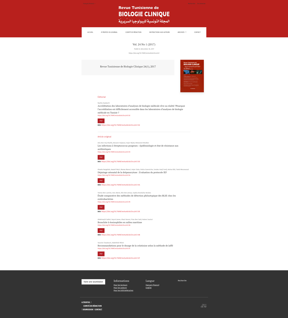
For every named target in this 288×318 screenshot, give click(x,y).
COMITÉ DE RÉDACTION (92, 306)
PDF (101, 121)
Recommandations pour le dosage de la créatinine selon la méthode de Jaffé (135, 245)
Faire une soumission (93, 282)
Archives (181, 32)
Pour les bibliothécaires (123, 290)
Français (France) (90, 3)
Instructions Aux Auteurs (159, 32)
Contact (197, 32)
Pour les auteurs (120, 288)
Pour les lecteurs (120, 285)
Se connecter (201, 3)
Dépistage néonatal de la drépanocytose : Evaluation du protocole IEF (132, 172)
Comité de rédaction (133, 32)
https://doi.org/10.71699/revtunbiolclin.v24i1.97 (114, 248)
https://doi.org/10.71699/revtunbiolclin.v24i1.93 (114, 152)
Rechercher (191, 3)
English (149, 288)
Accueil (90, 32)
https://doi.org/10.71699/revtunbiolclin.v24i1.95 (114, 202)
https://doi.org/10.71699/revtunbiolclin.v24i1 (144, 53)
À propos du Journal (109, 32)
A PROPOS (86, 302)
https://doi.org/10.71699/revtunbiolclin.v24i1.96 (114, 225)
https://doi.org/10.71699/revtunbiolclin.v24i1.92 (114, 115)
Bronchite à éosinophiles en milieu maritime (120, 222)
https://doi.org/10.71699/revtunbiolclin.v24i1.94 (114, 175)
